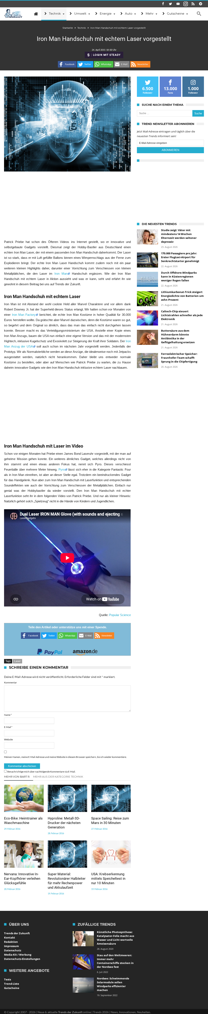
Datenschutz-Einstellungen (22, 959)
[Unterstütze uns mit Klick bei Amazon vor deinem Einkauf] (85, 650)
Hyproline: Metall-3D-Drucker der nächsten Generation (64, 822)
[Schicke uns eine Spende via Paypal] (49, 650)
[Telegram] (200, 4)
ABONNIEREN (170, 150)
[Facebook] (163, 4)
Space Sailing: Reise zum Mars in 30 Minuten (110, 820)
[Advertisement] (67, 205)
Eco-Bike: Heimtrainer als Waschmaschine (23, 820)
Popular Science (120, 615)
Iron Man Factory (24, 314)
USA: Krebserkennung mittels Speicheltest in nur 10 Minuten (108, 878)
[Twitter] (170, 4)
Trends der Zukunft (17, 933)
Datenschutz (12, 950)
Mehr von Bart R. (17, 776)
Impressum (11, 946)
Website (8, 739)
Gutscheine (11, 988)
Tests (7, 979)
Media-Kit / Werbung (17, 954)
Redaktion (11, 942)
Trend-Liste (11, 984)
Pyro (61, 469)
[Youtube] (178, 4)
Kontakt (9, 937)
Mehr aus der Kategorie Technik (58, 776)
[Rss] (193, 4)
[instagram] (185, 4)
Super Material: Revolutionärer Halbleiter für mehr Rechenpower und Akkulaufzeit (67, 880)
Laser (17, 661)
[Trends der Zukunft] (13, 14)
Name (8, 714)
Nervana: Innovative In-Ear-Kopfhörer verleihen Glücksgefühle (22, 878)
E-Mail (8, 727)
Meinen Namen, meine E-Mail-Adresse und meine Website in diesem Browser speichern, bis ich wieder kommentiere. (65, 756)
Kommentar (10, 682)
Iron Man (60, 273)
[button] (67, 64)
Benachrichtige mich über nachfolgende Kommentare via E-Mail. (41, 771)
